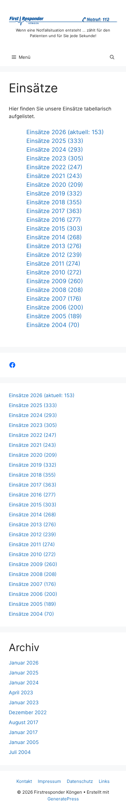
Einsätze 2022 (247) (54, 167)
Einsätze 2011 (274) (53, 263)
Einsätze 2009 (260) (54, 281)
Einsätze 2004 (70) (52, 324)
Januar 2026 (24, 663)
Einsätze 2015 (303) (54, 228)
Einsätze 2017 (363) (54, 210)
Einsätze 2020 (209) (54, 184)
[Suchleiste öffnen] (112, 57)
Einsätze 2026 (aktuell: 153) (65, 132)
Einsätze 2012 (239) (54, 254)
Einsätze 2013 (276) (53, 246)
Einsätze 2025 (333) (54, 140)
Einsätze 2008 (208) (54, 289)
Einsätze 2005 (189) (54, 316)
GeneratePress (63, 799)
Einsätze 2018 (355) (54, 202)
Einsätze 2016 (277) (53, 219)
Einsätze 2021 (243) (54, 175)
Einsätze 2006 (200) (54, 307)
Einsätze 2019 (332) (54, 193)
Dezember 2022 (28, 712)
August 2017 (23, 722)
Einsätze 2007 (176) (53, 298)
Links (104, 781)
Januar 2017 (23, 732)
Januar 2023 (24, 702)
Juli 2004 (20, 752)
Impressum (49, 781)
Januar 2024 (24, 683)
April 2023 (21, 692)
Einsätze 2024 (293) (54, 149)
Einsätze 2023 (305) (54, 158)
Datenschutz (80, 781)
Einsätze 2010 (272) (53, 272)
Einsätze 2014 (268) (54, 237)
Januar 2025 (23, 673)
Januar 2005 (24, 742)
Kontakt (24, 781)
